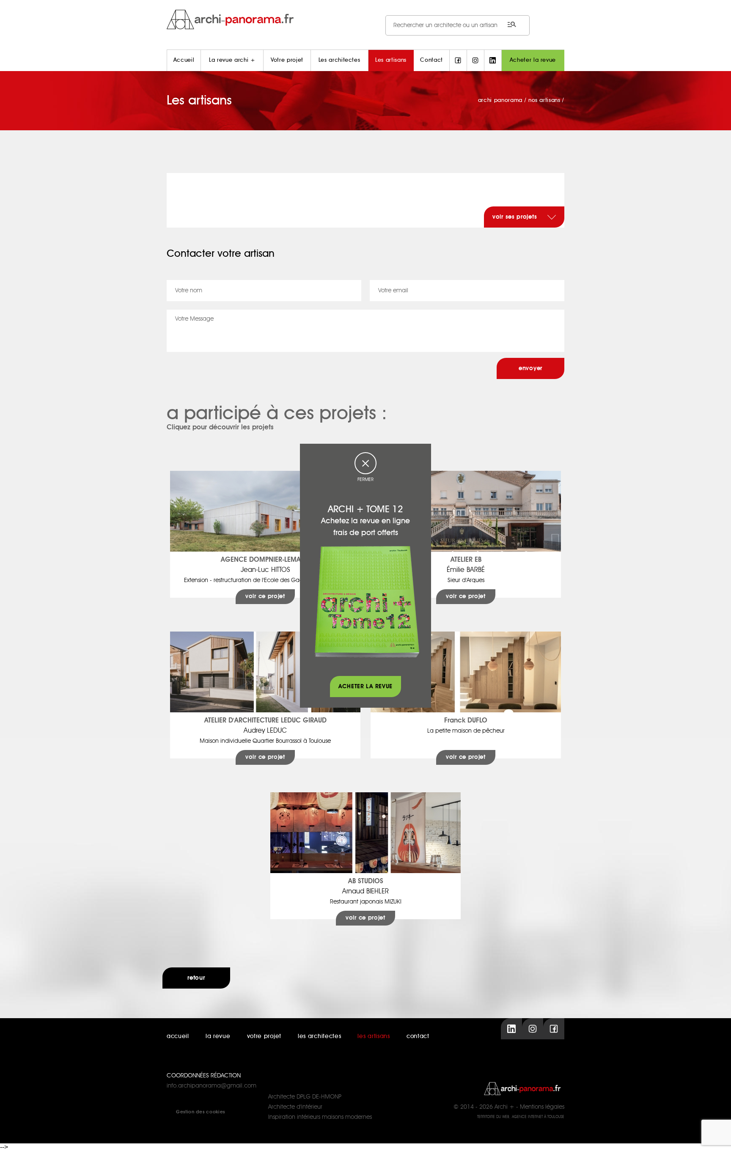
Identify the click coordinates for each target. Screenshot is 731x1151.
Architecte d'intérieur (295, 1107)
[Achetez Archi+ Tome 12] (366, 601)
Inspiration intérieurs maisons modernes (320, 1117)
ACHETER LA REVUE (365, 687)
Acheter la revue (533, 60)
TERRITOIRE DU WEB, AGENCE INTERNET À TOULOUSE (520, 1117)
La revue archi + (232, 60)
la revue (218, 1036)
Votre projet (287, 60)
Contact (431, 60)
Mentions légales (542, 1107)
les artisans (373, 1036)
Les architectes (339, 60)
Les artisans (391, 60)
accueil (178, 1036)
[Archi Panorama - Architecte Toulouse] (365, 19)
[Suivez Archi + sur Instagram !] (475, 60)
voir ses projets (515, 217)
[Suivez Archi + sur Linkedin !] (492, 60)
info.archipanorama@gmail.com (211, 1086)
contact (418, 1036)
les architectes (319, 1036)
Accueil (184, 60)
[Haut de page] (716, 1136)
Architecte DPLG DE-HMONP (304, 1097)
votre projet (264, 1036)
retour (196, 978)
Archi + (504, 1107)
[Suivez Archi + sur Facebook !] (458, 60)
